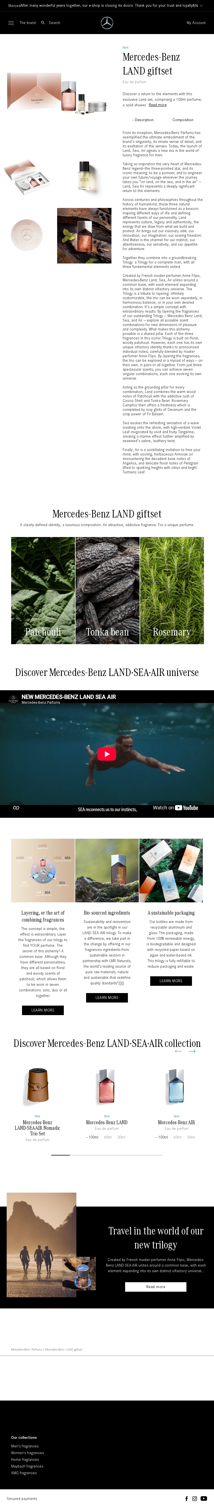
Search (54, 22)
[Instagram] (194, 1499)
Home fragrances (25, 1459)
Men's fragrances (24, 1446)
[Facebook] (186, 1499)
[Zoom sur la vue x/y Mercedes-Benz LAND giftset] (55, 90)
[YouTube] (203, 1498)
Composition (182, 120)
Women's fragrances (27, 1453)
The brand (28, 22)
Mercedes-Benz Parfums (26, 1349)
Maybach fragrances (27, 1466)
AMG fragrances (24, 1473)
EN (195, 5)
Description (144, 120)
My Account (196, 22)
